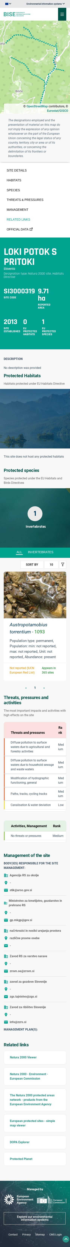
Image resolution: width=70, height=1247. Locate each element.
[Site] (23, 14)
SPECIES (13, 190)
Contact (13, 1234)
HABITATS (14, 180)
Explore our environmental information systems (34, 1218)
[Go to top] (66, 1239)
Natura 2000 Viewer (23, 1057)
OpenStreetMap (37, 106)
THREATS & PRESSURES (25, 199)
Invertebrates (40, 552)
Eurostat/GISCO (57, 111)
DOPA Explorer (19, 1142)
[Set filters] (62, 565)
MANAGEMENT (17, 209)
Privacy (26, 1234)
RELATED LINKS (18, 219)
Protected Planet (21, 1159)
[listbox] (45, 4)
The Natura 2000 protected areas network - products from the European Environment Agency (32, 1100)
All (19, 552)
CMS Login (55, 1234)
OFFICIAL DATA (18, 229)
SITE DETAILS (17, 170)
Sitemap (40, 1234)
